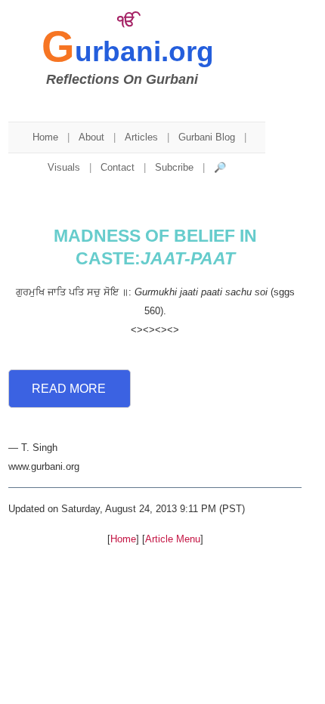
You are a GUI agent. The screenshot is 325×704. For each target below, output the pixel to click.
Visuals (64, 167)
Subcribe (174, 167)
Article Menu (172, 539)
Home (45, 137)
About (91, 137)
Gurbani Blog (206, 137)
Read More (69, 388)
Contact (118, 167)
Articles (141, 137)
